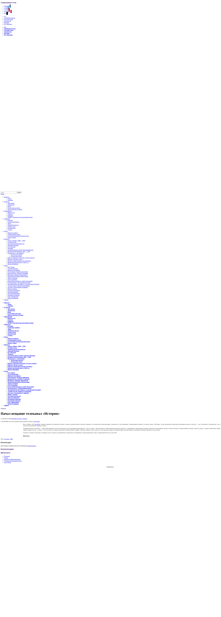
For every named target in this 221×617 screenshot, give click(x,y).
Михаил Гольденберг (14, 270)
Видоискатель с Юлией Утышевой (18, 273)
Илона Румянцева (13, 298)
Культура (6, 201)
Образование (8, 211)
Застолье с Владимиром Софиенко (18, 287)
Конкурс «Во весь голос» (15, 259)
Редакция (7, 456)
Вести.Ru (37, 424)
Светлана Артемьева (14, 290)
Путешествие (11, 228)
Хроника (10, 200)
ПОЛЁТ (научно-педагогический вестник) (20, 217)
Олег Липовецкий (13, 296)
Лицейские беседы (9, 18)
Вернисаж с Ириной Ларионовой (17, 275)
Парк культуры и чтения (15, 209)
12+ (5, 16)
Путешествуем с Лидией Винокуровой (19, 282)
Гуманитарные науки (14, 234)
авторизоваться (31, 446)
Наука (6, 231)
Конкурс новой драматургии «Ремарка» (19, 261)
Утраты (10, 229)
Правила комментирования (12, 459)
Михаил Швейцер (13, 264)
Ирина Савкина (12, 289)
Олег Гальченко (12, 279)
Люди (9, 223)
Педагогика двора (16, 256)
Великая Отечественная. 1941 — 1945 (19, 251)
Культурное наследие (14, 208)
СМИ (11, 439)
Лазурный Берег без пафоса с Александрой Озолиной (23, 284)
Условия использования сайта (13, 461)
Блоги (6, 265)
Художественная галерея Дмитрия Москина (20, 250)
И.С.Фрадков (8, 24)
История (6, 22)
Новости (6, 197)
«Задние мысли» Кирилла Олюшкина (19, 285)
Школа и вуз (11, 212)
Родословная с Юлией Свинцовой (18, 271)
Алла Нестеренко (13, 268)
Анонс (9, 198)
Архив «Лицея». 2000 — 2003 (16, 240)
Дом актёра (11, 203)
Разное (6, 457)
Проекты (6, 239)
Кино (9, 206)
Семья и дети (11, 226)
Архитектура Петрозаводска (16, 243)
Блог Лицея (11, 267)
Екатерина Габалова (14, 295)
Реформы (10, 215)
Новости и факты (13, 233)
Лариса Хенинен (13, 278)
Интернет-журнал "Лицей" (19, 418)
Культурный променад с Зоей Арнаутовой (20, 281)
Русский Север (8, 19)
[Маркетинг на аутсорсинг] (110, 614)
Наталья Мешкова (13, 292)
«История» (37, 421)
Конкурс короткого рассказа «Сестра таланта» (21, 257)
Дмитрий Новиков (13, 245)
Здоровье (10, 248)
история (6, 439)
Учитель (10, 214)
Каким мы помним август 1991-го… (18, 262)
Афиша (6, 300)
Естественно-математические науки (18, 236)
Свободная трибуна (13, 222)
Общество (7, 219)
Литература (7, 21)
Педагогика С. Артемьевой (16, 253)
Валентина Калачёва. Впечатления (18, 276)
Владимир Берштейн (14, 293)
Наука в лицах (12, 237)
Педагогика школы (16, 254)
